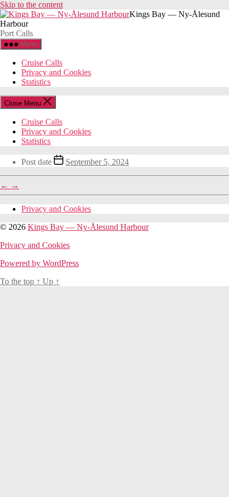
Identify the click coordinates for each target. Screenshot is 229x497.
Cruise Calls (41, 62)
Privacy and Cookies (56, 72)
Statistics (36, 81)
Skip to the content (31, 4)
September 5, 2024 (97, 161)
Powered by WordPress (39, 263)
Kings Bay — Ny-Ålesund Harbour (88, 226)
